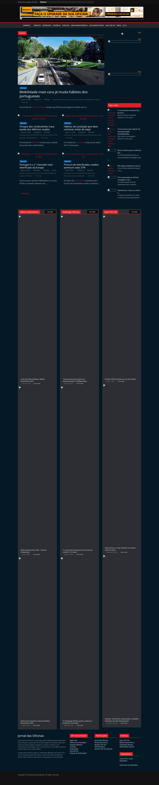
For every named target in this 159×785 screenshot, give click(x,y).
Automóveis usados (70, 173)
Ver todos (50, 212)
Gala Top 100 (110, 25)
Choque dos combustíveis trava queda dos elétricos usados (36, 128)
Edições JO (57, 25)
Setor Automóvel (42, 173)
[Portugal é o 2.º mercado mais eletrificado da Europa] (39, 154)
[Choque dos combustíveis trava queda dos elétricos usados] (39, 116)
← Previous (24, 193)
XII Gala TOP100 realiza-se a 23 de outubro (120, 379)
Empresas (26, 25)
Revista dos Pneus (101, 742)
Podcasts (65, 25)
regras (95, 135)
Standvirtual (51, 173)
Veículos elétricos (32, 138)
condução (74, 135)
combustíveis (23, 135)
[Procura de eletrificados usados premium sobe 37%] (83, 154)
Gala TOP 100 (124, 740)
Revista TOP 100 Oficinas (103, 749)
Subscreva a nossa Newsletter (126, 760)
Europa (85, 135)
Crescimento (80, 173)
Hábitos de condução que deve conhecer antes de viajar (81, 128)
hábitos (82, 99)
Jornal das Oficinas (101, 740)
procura (34, 173)
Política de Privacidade (78, 742)
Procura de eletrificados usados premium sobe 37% (81, 166)
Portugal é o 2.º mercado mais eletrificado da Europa (36, 166)
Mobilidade (88, 99)
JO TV (124, 25)
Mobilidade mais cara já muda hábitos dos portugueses (53, 94)
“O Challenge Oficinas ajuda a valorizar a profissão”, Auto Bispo (77, 722)
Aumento (55, 99)
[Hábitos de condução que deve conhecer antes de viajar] (83, 116)
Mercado (37, 25)
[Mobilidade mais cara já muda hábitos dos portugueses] (61, 38)
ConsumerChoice (64, 99)
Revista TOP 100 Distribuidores (100, 746)
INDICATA (36, 135)
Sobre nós (73, 740)
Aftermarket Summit (127, 747)
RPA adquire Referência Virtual (128, 166)
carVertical (67, 135)
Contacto (73, 747)
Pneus (119, 25)
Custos (72, 99)
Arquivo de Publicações (78, 753)
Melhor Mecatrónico (79, 25)
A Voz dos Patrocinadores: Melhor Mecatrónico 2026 (33, 380)
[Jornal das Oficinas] (20, 25)
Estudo (77, 99)
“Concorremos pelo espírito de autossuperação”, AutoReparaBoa (128, 131)
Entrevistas (47, 25)
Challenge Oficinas (96, 25)
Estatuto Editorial (76, 745)
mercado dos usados (46, 135)
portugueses (97, 99)
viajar (100, 135)
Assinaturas (74, 751)
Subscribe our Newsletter (129, 765)
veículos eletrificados (25, 176)
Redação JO (37, 99)
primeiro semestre (25, 173)
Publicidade (74, 749)
